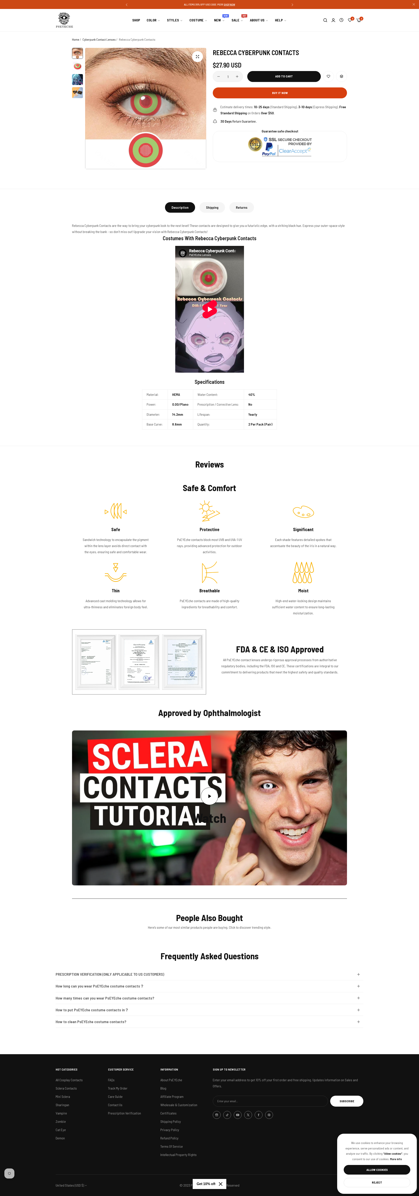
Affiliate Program (172, 1096)
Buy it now (280, 93)
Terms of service (171, 1146)
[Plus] (237, 76)
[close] (414, 4)
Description (180, 207)
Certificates (168, 1113)
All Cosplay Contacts (69, 1080)
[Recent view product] (341, 20)
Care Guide (115, 1096)
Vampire (61, 1113)
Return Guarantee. (238, 121)
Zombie (61, 1121)
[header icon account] (333, 20)
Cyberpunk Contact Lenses (99, 39)
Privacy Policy (169, 1130)
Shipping (212, 207)
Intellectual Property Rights (178, 1155)
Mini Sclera (63, 1096)
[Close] (220, 1184)
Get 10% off (206, 1184)
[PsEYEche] (64, 20)
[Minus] (218, 76)
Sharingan (62, 1105)
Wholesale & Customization (178, 1105)
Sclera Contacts (66, 1088)
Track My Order (117, 1088)
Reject (377, 1182)
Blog (163, 1088)
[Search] (325, 20)
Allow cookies (377, 1170)
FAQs (111, 1080)
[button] (126, 4)
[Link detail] (217, 1115)
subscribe (347, 1101)
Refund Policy (169, 1138)
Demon (60, 1138)
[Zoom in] (197, 56)
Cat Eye (61, 1130)
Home (75, 39)
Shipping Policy (170, 1121)
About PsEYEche (171, 1080)
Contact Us (115, 1105)
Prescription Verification (124, 1113)
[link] (153, 20)
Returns (241, 207)
